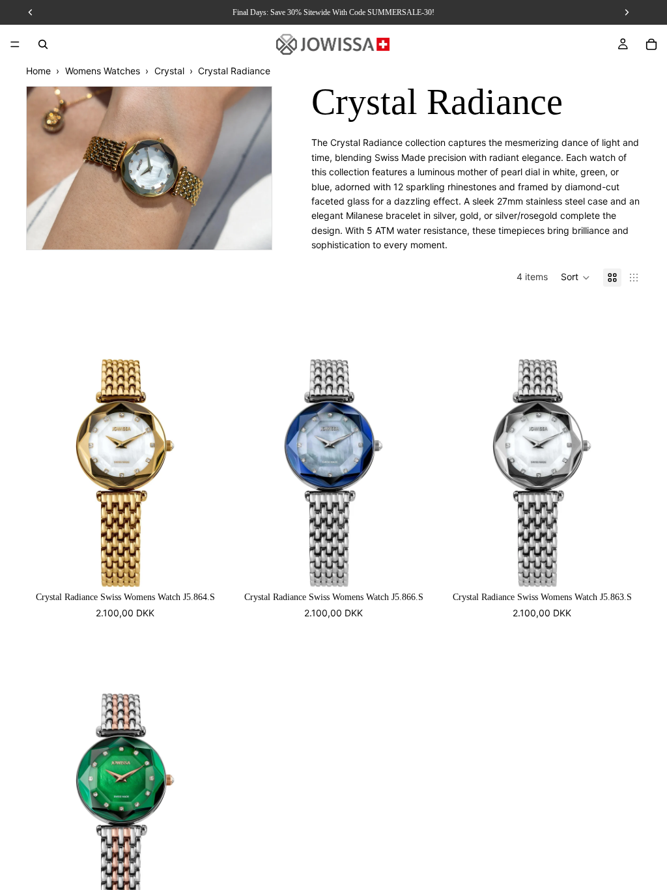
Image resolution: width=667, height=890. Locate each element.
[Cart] (651, 44)
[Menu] (15, 44)
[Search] (43, 44)
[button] (575, 277)
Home (38, 70)
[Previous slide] (45, 444)
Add (215, 566)
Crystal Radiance (234, 70)
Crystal (169, 70)
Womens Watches (102, 70)
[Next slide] (204, 444)
